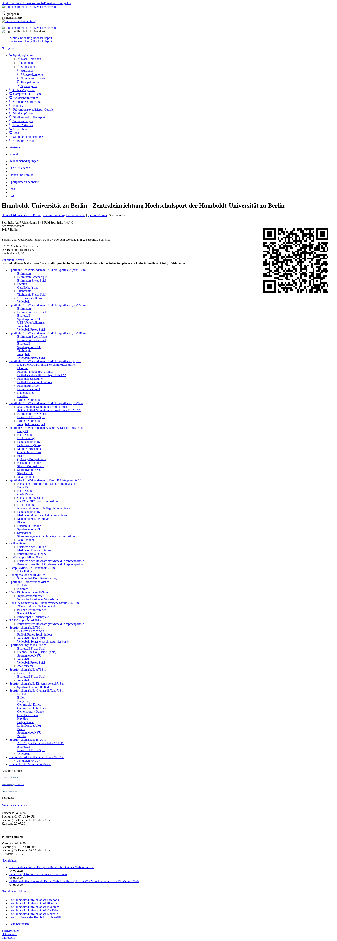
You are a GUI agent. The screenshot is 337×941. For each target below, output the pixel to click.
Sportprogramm (22, 55)
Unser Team (20, 129)
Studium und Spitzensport (28, 117)
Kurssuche (27, 62)
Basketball (23, 315)
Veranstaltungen (22, 121)
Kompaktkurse (29, 82)
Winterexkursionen (32, 74)
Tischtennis (24, 291)
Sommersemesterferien (14, 805)
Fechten (22, 284)
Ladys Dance (25, 722)
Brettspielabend (26, 613)
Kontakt (14, 154)
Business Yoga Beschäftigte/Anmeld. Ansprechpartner (50, 560)
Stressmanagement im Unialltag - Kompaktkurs (46, 536)
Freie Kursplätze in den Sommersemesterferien (38, 874)
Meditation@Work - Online (34, 550)
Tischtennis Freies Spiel (31, 294)
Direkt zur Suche (33, 3)
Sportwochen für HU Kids (33, 687)
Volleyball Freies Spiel (31, 329)
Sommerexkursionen (33, 78)
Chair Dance (25, 494)
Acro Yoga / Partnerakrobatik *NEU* (40, 743)
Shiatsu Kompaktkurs (30, 466)
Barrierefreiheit (11, 930)
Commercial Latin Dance (32, 708)
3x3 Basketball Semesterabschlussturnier (42, 406)
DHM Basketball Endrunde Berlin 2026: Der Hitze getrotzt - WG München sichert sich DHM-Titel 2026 (74, 881)
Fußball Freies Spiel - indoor (34, 382)
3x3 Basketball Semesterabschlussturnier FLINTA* (49, 410)
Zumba (21, 736)
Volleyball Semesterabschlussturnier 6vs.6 (43, 641)
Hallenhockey (25, 392)
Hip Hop (22, 718)
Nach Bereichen (30, 59)
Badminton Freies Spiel (31, 280)
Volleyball (23, 301)
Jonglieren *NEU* (28, 760)
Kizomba (22, 589)
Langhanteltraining (28, 441)
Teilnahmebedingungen (23, 161)
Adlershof (26, 70)
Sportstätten (27, 66)
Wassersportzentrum (25, 97)
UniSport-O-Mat (23, 140)
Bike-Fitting (24, 571)
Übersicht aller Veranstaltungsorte (30, 764)
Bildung (17, 105)
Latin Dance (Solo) (29, 445)
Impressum (8, 937)
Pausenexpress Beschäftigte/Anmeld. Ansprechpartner (50, 564)
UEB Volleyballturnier (31, 298)
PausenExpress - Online (32, 553)
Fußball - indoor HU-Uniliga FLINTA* (41, 375)
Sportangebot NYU (29, 319)
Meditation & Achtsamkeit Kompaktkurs (42, 515)
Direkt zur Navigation (57, 3)
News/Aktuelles (22, 125)
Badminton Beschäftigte (32, 277)
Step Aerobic (25, 473)
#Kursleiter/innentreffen (31, 610)
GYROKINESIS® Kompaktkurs (37, 501)
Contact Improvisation (30, 497)
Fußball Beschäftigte (30, 378)
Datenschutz (9, 934)
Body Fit (22, 431)
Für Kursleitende (19, 168)
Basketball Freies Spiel (31, 417)
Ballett (21, 697)
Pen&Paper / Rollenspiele (33, 617)
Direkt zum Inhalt (12, 3)
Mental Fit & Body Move (33, 518)
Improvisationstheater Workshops (37, 599)
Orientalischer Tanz (29, 452)
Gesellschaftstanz (27, 287)
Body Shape (24, 434)
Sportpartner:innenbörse (27, 136)
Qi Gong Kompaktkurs (31, 459)
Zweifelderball (26, 666)
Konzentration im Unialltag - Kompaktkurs (43, 508)
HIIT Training (26, 438)
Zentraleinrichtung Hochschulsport (30, 38)
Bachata (22, 585)
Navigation (8, 48)
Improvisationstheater (30, 596)
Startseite (14, 147)
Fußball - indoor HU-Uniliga (35, 371)
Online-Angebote (23, 90)
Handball (22, 396)
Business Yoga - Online (31, 546)
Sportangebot (28, 86)
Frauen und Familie (21, 175)
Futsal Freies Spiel (28, 389)
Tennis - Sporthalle (28, 399)
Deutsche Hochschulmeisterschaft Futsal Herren (46, 364)
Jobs (15, 133)
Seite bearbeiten (19, 924)
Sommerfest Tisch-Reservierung (37, 578)
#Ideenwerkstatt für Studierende (36, 606)
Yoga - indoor (25, 476)
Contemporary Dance (30, 711)
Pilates (21, 455)
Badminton (24, 273)
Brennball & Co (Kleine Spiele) (36, 652)
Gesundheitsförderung (26, 101)
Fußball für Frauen (28, 385)
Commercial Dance (29, 704)
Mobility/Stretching (29, 448)
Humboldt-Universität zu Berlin (21, 215)
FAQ (12, 196)
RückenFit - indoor (29, 462)
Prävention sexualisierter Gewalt (32, 109)
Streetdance (24, 532)
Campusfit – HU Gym (26, 94)
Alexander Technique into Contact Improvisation (47, 483)
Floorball (22, 368)
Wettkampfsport (22, 113)
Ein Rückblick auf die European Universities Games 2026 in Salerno (51, 867)
